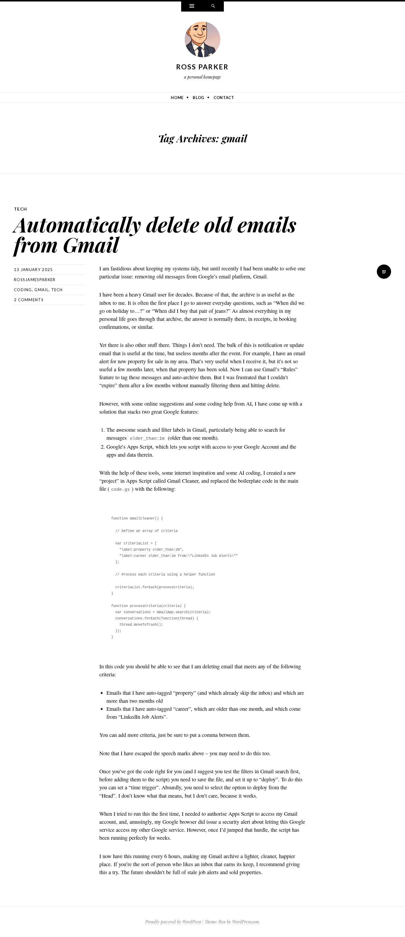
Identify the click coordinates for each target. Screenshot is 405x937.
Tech (20, 208)
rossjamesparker (35, 279)
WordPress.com (245, 922)
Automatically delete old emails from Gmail (155, 234)
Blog (198, 97)
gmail (41, 289)
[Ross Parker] (202, 40)
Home (177, 97)
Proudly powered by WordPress (173, 922)
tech (57, 289)
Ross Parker (202, 67)
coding (23, 289)
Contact (223, 97)
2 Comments (29, 299)
